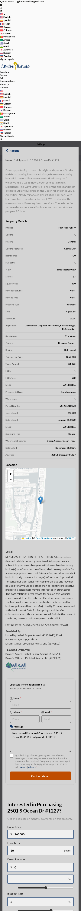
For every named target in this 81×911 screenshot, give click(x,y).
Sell (1, 78)
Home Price (14, 827)
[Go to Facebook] (1, 4)
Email (48, 712)
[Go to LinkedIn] (1, 11)
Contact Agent (40, 776)
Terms (23, 767)
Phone (18, 712)
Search (3, 72)
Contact (4, 87)
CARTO (71, 538)
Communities (6, 81)
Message (18, 726)
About (3, 84)
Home (8, 160)
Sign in (11, 59)
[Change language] (2, 14)
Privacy (31, 767)
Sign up (3, 59)
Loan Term (13, 843)
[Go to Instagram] (1, 7)
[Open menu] (1, 139)
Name (17, 697)
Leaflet (28, 538)
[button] (40, 500)
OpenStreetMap (43, 538)
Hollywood (22, 160)
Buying (3, 75)
